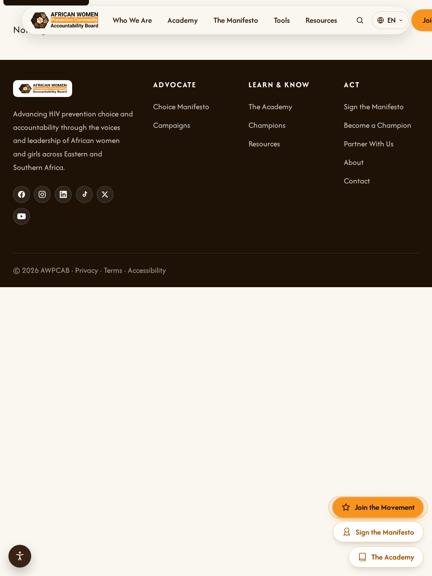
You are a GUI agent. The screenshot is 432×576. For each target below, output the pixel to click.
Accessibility (147, 270)
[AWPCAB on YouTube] (21, 216)
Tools (282, 20)
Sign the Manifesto (374, 106)
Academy (182, 20)
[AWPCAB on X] (105, 194)
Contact (357, 180)
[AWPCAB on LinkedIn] (63, 194)
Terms (113, 270)
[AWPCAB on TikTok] (84, 194)
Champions (267, 125)
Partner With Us (369, 143)
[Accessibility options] (19, 556)
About (354, 162)
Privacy (86, 270)
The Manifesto (235, 20)
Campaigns (171, 125)
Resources (321, 20)
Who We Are (132, 20)
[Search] (360, 20)
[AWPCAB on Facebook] (21, 194)
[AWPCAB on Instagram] (42, 194)
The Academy (270, 106)
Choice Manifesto (181, 106)
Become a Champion (377, 125)
